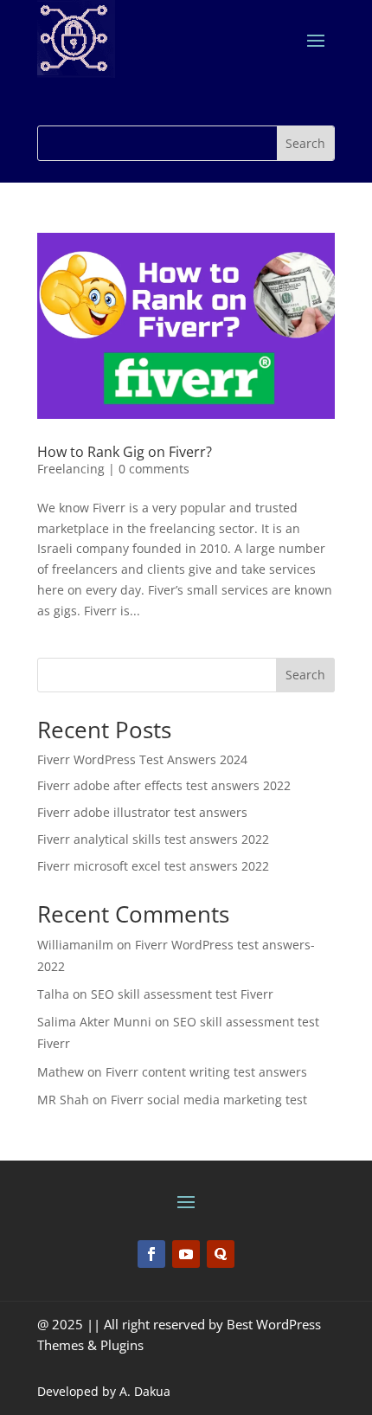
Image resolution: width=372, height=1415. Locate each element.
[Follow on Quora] (220, 1254)
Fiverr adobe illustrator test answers (142, 812)
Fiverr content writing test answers (206, 1072)
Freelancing (71, 468)
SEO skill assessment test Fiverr (182, 994)
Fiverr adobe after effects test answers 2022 (164, 785)
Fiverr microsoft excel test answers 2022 (153, 866)
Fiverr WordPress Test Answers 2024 (142, 759)
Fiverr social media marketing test (209, 1099)
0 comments (154, 468)
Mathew (60, 1072)
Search (305, 674)
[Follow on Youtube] (186, 1254)
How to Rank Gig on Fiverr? (124, 451)
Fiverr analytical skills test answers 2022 (153, 839)
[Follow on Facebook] (151, 1254)
